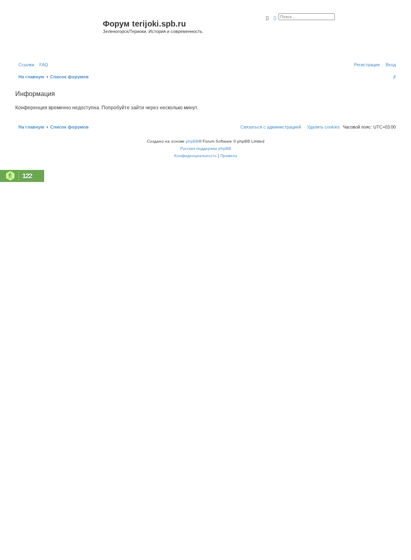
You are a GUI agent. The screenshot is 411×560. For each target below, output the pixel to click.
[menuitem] (42, 64)
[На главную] (58, 33)
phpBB (192, 141)
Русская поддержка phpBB (205, 148)
